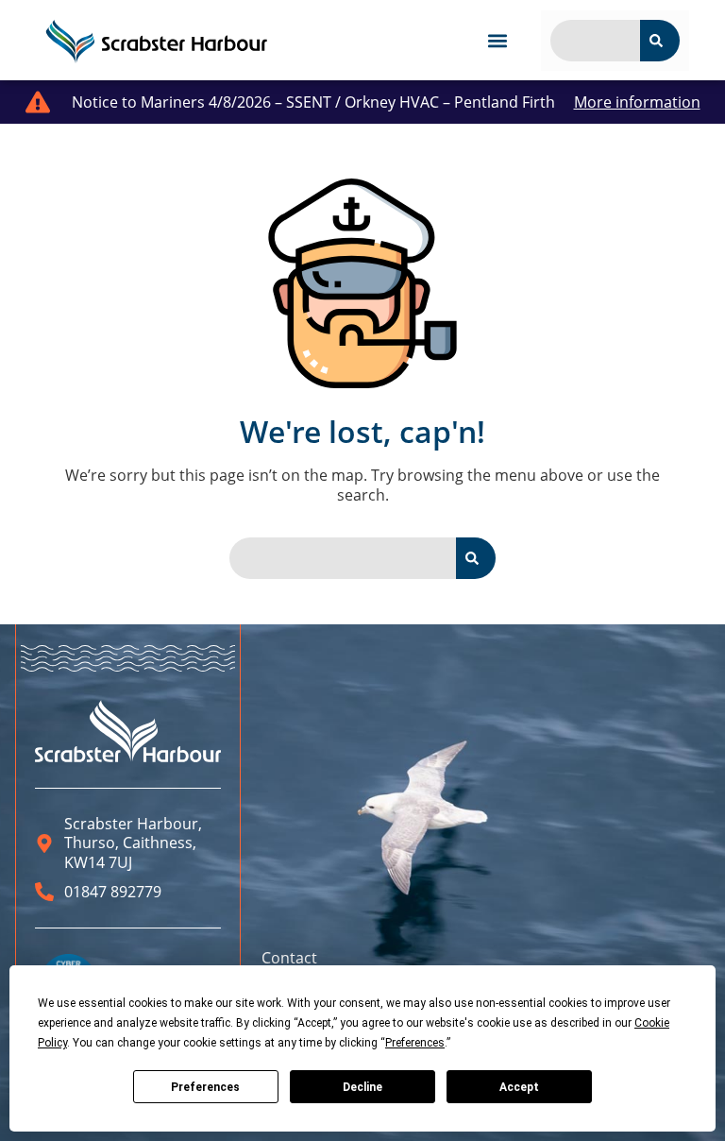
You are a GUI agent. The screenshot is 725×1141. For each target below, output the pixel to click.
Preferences (205, 1087)
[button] (497, 40)
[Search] (660, 40)
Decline (362, 1087)
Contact (289, 957)
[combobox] (594, 40)
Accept (519, 1087)
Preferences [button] (415, 1042)
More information (637, 102)
